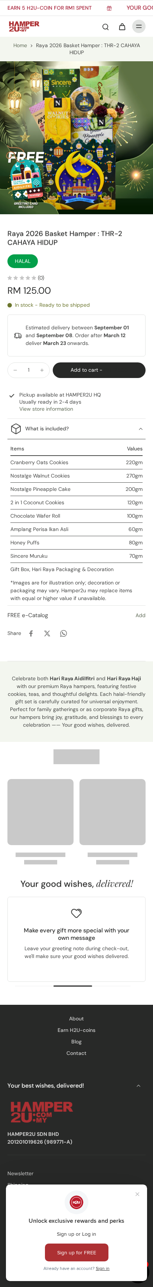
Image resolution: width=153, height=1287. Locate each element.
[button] (99, 370)
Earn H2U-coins (76, 1030)
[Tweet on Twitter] (47, 633)
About (76, 1018)
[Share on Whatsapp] (63, 633)
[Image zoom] (76, 137)
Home (20, 45)
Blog (76, 1041)
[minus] (15, 370)
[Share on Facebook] (31, 633)
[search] (105, 26)
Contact (76, 1053)
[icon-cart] (122, 26)
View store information (46, 408)
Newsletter (20, 1173)
